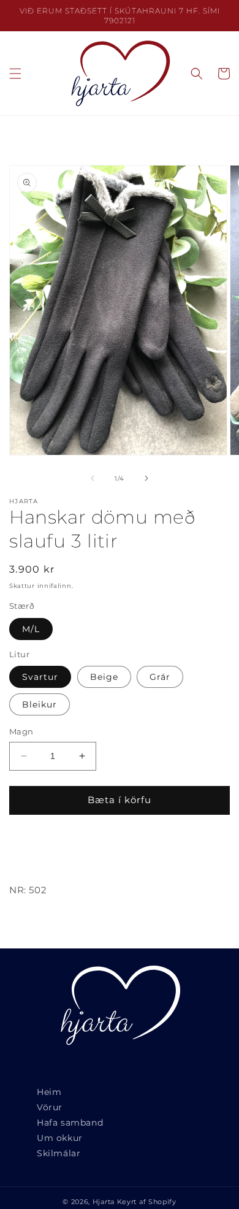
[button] (15, 73)
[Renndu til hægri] (146, 478)
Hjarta (104, 1201)
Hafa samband (70, 1122)
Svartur (40, 676)
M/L (31, 629)
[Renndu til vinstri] (92, 478)
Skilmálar (58, 1153)
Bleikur (39, 704)
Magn (21, 731)
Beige (104, 676)
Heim (49, 1091)
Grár (160, 676)
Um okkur (60, 1137)
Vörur (50, 1107)
